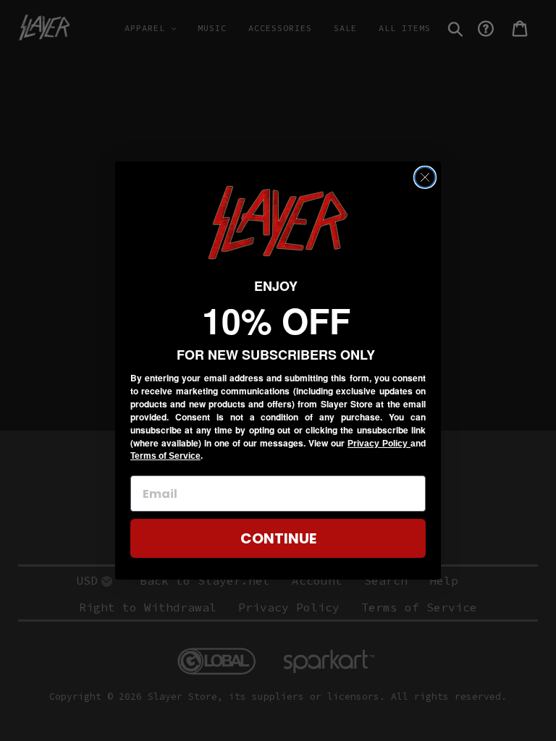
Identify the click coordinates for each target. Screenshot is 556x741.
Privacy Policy (379, 444)
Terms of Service (165, 456)
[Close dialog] (425, 177)
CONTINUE (278, 538)
